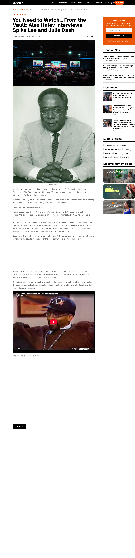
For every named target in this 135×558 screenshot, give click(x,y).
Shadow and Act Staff (22, 36)
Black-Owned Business (113, 149)
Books (107, 157)
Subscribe (119, 2)
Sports (117, 153)
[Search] (111, 3)
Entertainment (23, 10)
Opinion (124, 157)
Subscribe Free (119, 36)
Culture (127, 149)
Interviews (108, 145)
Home (15, 10)
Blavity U (108, 153)
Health (125, 153)
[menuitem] (81, 2)
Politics (115, 157)
